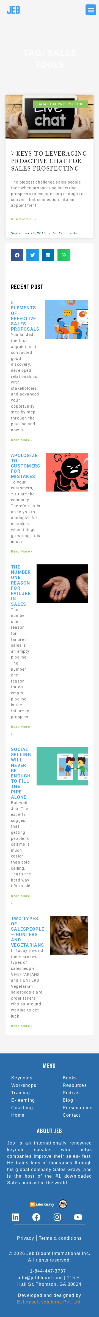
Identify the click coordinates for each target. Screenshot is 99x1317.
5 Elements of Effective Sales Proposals (25, 316)
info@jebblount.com (40, 1277)
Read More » (23, 219)
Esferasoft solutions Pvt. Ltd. (49, 1302)
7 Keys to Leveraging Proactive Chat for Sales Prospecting (49, 161)
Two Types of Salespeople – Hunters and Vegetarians (27, 932)
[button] (91, 9)
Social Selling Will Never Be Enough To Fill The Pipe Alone (21, 773)
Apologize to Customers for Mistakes (25, 466)
